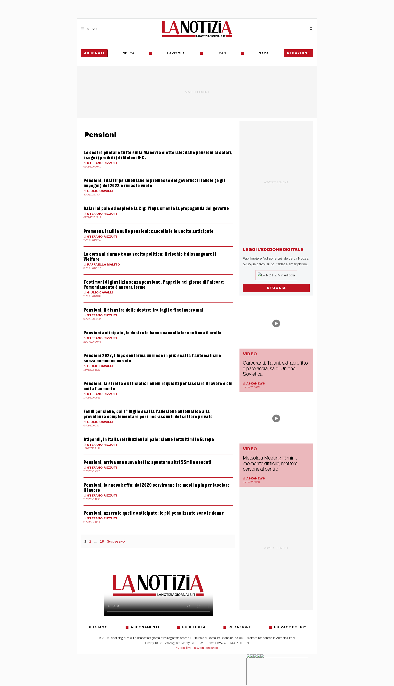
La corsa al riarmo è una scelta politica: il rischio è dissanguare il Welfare (150, 256)
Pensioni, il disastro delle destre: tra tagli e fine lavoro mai (143, 310)
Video (250, 354)
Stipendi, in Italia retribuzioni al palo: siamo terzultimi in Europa (149, 439)
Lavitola (176, 53)
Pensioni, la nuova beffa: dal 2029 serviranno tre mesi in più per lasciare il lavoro (157, 487)
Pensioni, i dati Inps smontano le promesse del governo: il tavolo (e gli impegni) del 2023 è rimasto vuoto (154, 183)
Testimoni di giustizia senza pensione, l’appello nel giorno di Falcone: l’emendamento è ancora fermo (154, 284)
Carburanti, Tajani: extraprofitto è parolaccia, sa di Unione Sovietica (275, 368)
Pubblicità (194, 627)
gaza (264, 53)
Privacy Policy (290, 627)
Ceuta (129, 53)
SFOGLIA (276, 288)
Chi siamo (97, 627)
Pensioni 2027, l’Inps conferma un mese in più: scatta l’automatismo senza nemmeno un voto (152, 358)
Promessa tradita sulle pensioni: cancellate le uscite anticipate (149, 231)
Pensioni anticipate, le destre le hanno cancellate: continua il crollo (153, 332)
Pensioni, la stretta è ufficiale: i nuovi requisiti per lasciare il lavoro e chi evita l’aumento (158, 386)
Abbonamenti (145, 627)
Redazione (298, 53)
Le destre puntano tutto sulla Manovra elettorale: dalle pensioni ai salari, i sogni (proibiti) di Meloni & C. (158, 155)
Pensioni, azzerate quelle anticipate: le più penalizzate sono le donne (154, 513)
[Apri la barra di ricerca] (311, 29)
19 (102, 541)
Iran (222, 53)
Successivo (118, 541)
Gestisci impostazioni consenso (197, 647)
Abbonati (94, 53)
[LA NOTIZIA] (197, 29)
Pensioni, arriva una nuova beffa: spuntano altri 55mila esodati (148, 462)
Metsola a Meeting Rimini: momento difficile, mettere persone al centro (270, 463)
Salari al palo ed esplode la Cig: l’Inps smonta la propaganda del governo (156, 208)
